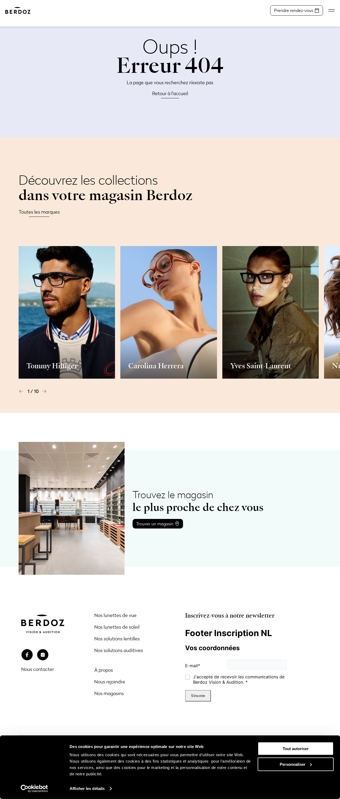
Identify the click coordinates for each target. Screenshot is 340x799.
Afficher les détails (87, 788)
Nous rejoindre (109, 681)
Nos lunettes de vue (115, 615)
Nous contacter (37, 669)
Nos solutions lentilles (117, 638)
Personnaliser (292, 764)
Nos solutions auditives (118, 650)
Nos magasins (109, 693)
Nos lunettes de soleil (116, 627)
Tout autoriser (296, 748)
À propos (103, 670)
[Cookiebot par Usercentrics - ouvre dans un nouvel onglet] (34, 789)
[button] (21, 391)
